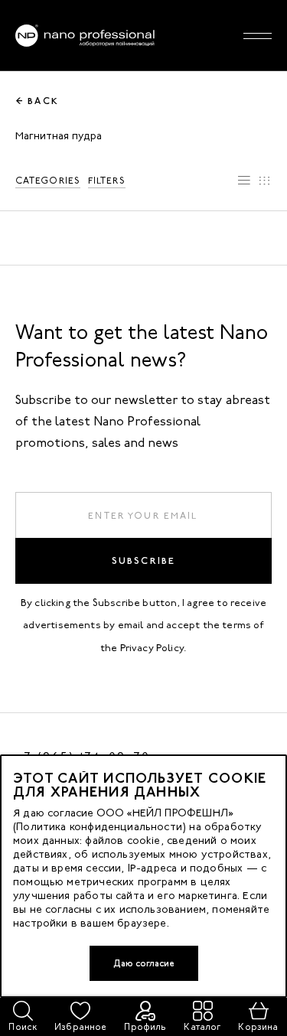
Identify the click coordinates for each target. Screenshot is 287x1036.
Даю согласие (143, 963)
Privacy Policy (152, 647)
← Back (37, 101)
